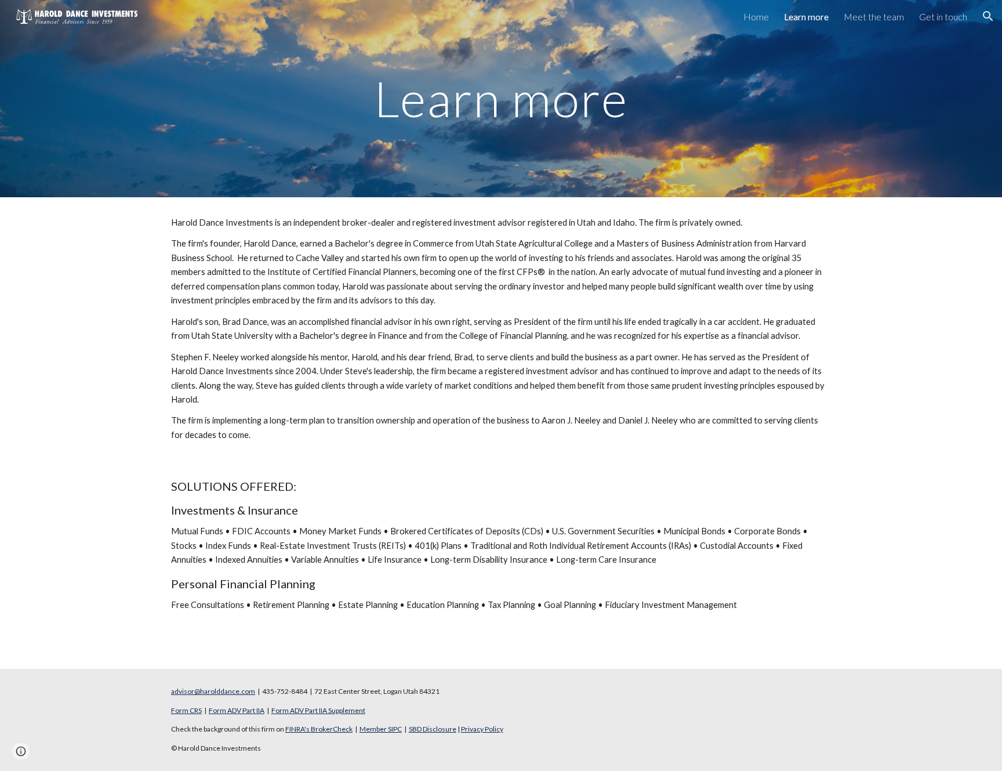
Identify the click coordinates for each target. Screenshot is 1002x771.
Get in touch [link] (943, 16)
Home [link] (756, 16)
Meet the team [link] (874, 16)
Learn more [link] (806, 16)
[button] (988, 16)
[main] (501, 98)
